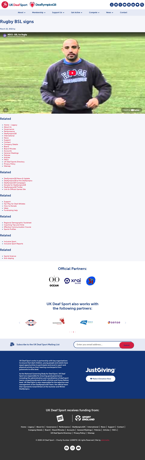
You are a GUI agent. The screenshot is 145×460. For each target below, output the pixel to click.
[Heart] (137, 5)
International (9, 136)
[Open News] (113, 12)
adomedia (105, 440)
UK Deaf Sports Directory (14, 162)
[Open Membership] (45, 12)
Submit (127, 345)
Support (7, 140)
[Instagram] (120, 5)
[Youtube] (124, 5)
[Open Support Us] (64, 12)
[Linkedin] (129, 5)
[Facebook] (116, 5)
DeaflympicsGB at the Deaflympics (18, 181)
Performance (9, 131)
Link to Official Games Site (15, 189)
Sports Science (10, 256)
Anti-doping (9, 258)
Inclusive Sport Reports (13, 244)
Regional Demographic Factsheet (17, 223)
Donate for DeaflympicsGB (15, 185)
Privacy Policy (9, 164)
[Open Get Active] (82, 12)
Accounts (8, 151)
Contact (7, 142)
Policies (7, 155)
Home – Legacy (10, 125)
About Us (7, 127)
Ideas (6, 208)
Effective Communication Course (17, 227)
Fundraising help (11, 210)
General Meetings (11, 153)
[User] (112, 5)
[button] (142, 5)
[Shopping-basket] (133, 5)
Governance (9, 129)
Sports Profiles (10, 229)
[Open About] (25, 12)
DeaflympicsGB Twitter (13, 187)
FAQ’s (6, 159)
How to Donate (10, 206)
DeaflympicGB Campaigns (14, 183)
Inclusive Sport (10, 241)
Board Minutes (10, 149)
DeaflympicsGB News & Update (17, 178)
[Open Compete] (99, 12)
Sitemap (7, 166)
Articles (7, 157)
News (6, 138)
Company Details (11, 144)
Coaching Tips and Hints (14, 225)
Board (6, 146)
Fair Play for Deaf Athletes (14, 204)
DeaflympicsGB (10, 133)
